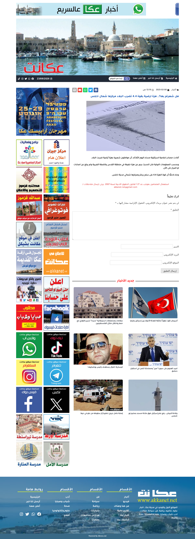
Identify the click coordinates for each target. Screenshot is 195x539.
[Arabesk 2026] (42, 134)
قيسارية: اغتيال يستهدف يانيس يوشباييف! (105, 367)
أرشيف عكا (123, 520)
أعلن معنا (34, 506)
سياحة (95, 501)
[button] (96, 90)
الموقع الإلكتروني (171, 262)
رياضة (96, 506)
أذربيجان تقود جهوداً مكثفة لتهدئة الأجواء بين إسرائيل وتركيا (153, 321)
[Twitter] (25, 78)
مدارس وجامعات (90, 515)
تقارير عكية (123, 511)
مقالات (95, 520)
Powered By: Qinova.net (97, 536)
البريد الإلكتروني (171, 254)
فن (97, 497)
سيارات (95, 511)
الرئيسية (35, 497)
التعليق (175, 209)
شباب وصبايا (62, 501)
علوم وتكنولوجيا (61, 511)
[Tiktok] (19, 78)
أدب (67, 497)
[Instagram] (22, 78)
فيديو (126, 501)
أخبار (126, 497)
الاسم (176, 246)
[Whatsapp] (29, 78)
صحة (67, 506)
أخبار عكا (124, 515)
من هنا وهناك (121, 506)
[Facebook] (32, 78)
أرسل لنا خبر (33, 501)
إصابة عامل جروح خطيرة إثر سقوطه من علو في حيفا (102, 414)
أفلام (67, 515)
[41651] (97, 14)
